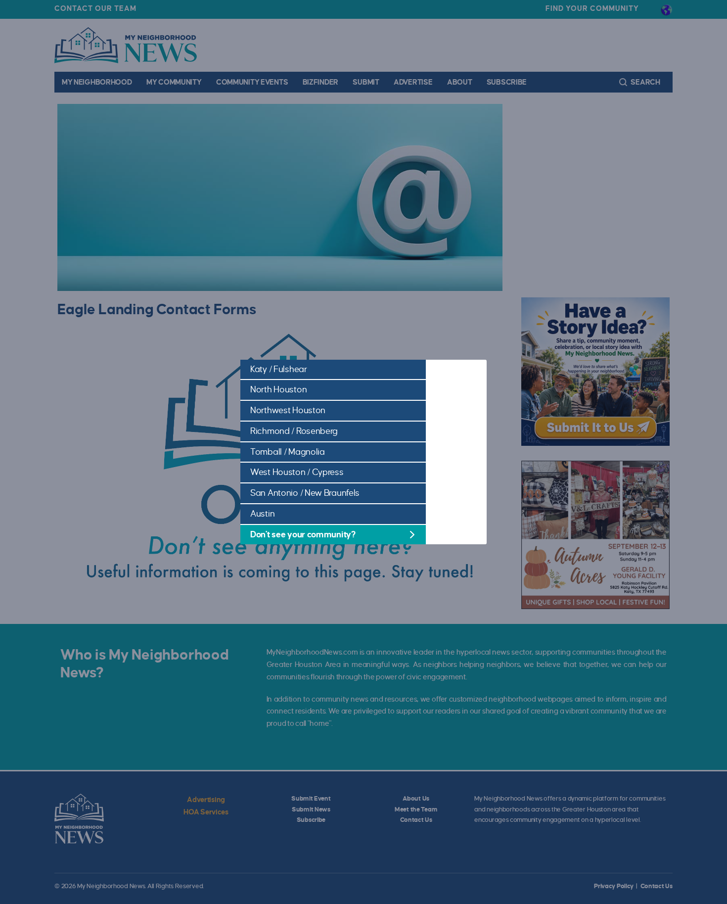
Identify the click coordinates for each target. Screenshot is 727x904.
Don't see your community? (303, 534)
